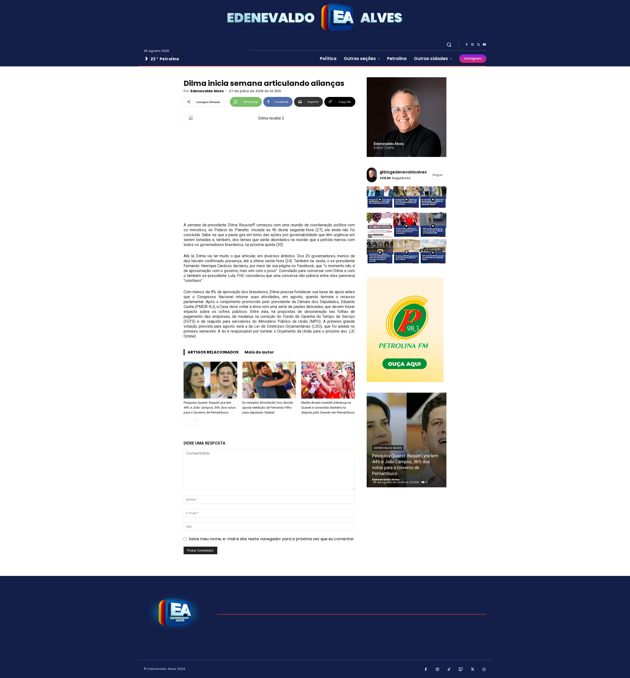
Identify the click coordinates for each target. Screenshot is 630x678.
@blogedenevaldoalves (403, 172)
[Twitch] (461, 669)
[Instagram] (472, 45)
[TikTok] (449, 669)
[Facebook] (467, 45)
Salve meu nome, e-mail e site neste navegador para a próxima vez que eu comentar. (272, 539)
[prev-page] (187, 422)
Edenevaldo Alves (207, 91)
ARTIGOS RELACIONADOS (213, 352)
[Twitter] (478, 45)
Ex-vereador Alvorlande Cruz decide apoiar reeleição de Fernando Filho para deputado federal (267, 407)
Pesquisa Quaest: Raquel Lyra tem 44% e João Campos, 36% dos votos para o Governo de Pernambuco (210, 407)
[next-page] (194, 422)
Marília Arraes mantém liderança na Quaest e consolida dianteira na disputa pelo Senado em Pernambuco (328, 407)
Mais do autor (259, 352)
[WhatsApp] (484, 669)
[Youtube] (484, 45)
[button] (449, 44)
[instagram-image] (380, 199)
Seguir (437, 174)
